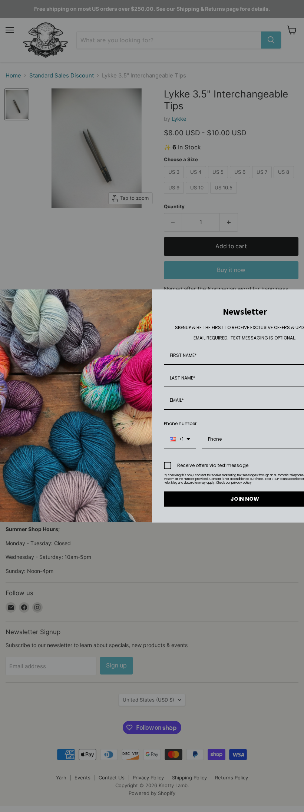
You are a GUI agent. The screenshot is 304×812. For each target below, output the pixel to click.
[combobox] (180, 439)
